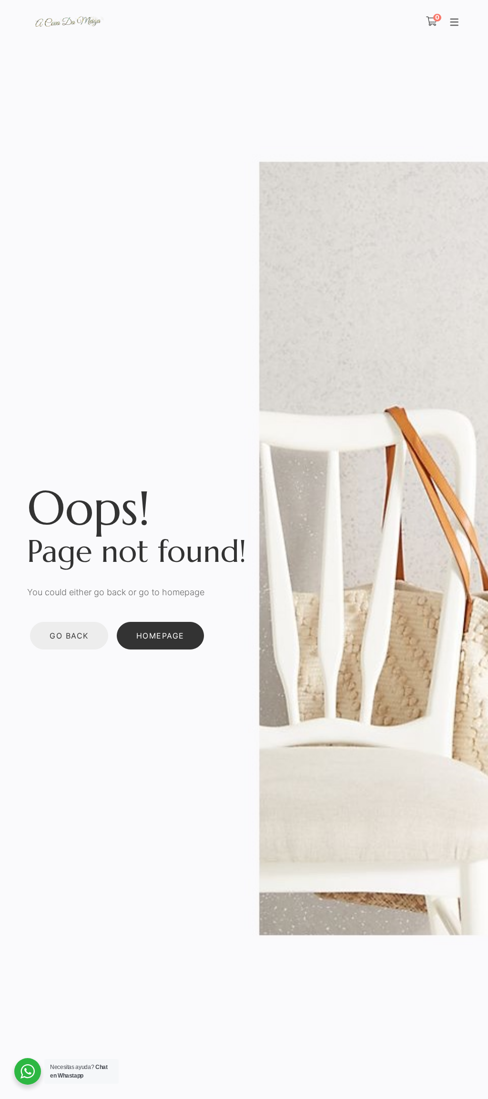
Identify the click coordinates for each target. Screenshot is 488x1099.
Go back (69, 635)
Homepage (160, 635)
